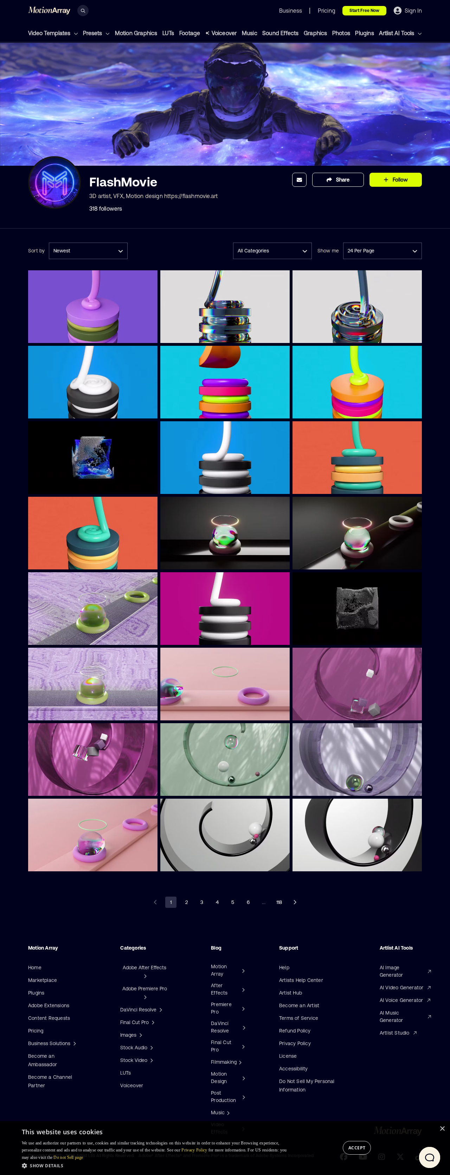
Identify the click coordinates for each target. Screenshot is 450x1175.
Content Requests (49, 1018)
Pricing (35, 1031)
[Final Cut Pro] (242, 1046)
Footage (189, 33)
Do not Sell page (68, 1157)
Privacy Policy (295, 1043)
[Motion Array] (242, 970)
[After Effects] (242, 989)
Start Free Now (364, 10)
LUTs (168, 33)
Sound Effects (280, 33)
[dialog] (225, 1148)
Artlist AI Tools (397, 33)
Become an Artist (299, 1005)
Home (34, 967)
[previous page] (155, 902)
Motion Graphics (136, 33)
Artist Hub (290, 993)
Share (342, 180)
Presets (93, 33)
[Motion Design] (242, 1078)
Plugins (364, 33)
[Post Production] (243, 1097)
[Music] (227, 1112)
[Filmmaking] (239, 1062)
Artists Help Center (301, 980)
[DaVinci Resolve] (243, 1027)
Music (249, 33)
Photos (341, 33)
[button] (155, 1165)
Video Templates (50, 33)
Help (284, 967)
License (288, 1056)
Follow (400, 180)
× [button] (442, 1128)
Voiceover (224, 33)
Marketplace (42, 980)
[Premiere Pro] (242, 1008)
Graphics (315, 33)
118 (279, 902)
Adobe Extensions (48, 1005)
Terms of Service (298, 1018)
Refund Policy (295, 1031)
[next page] (294, 902)
